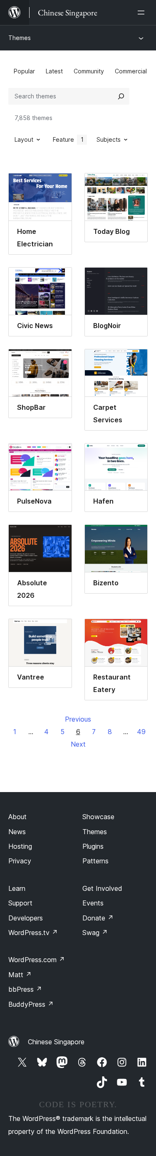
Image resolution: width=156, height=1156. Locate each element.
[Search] (121, 96)
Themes (19, 37)
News (17, 832)
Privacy (19, 861)
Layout (24, 139)
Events (93, 903)
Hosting (20, 846)
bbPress (25, 989)
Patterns (95, 861)
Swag (95, 932)
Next (78, 744)
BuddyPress (31, 1004)
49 (141, 731)
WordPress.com (36, 959)
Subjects (109, 139)
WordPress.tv (33, 932)
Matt (20, 974)
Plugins (93, 846)
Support (20, 903)
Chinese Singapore (56, 1042)
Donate (98, 918)
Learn (16, 888)
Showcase (98, 816)
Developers (25, 918)
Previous (78, 719)
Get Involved (102, 888)
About (17, 816)
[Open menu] (142, 12)
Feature (68, 139)
